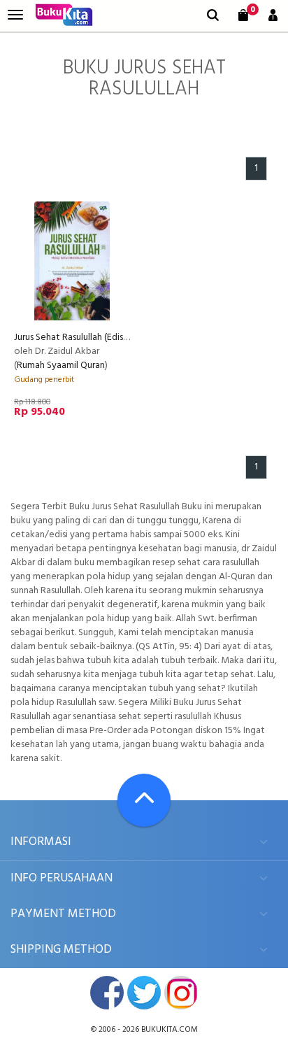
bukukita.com (169, 1029)
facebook (106, 992)
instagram (181, 992)
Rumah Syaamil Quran (61, 365)
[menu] (15, 15)
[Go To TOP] (144, 800)
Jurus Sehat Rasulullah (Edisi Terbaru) (87, 337)
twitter (144, 992)
